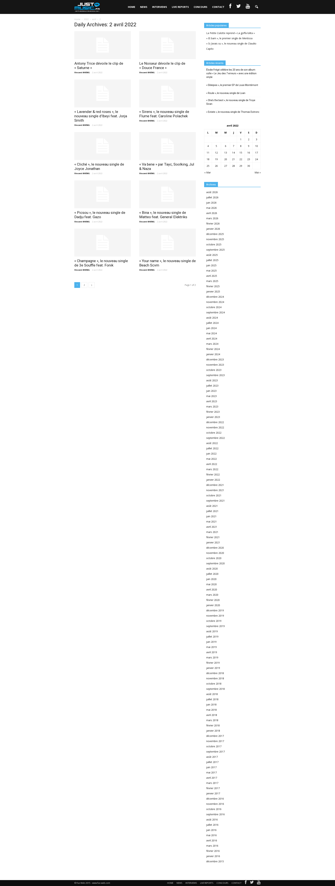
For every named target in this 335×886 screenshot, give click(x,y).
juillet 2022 (212, 448)
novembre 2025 (215, 239)
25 (208, 165)
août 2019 (212, 631)
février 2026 (213, 223)
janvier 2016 (213, 856)
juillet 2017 (212, 762)
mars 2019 (212, 657)
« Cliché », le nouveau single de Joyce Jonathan (99, 166)
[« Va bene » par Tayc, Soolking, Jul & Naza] (167, 146)
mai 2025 (211, 270)
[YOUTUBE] (247, 7)
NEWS (143, 7)
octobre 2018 (213, 683)
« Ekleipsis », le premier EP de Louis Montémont (232, 85)
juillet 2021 (212, 511)
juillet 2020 (212, 573)
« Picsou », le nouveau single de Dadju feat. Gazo (99, 215)
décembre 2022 (215, 422)
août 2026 (212, 192)
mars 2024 (212, 343)
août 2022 (212, 443)
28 (233, 165)
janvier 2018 (213, 730)
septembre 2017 (215, 751)
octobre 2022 (213, 432)
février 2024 (213, 349)
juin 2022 (211, 453)
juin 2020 (211, 579)
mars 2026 (212, 218)
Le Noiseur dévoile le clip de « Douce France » (162, 65)
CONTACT (218, 7)
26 (216, 165)
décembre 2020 (215, 547)
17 (256, 152)
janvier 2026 (213, 228)
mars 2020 (212, 594)
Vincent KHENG (82, 72)
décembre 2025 (215, 234)
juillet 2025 (212, 260)
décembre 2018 (215, 673)
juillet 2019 (212, 636)
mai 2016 (211, 835)
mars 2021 (212, 532)
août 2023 (212, 380)
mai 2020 (211, 584)
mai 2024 (211, 333)
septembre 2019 (215, 626)
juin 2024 (211, 328)
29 (240, 165)
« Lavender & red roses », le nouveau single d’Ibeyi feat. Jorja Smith (100, 116)
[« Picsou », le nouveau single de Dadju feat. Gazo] (102, 194)
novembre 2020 (215, 553)
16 (248, 152)
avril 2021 (211, 526)
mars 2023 (212, 406)
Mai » (258, 172)
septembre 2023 (215, 375)
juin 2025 (211, 265)
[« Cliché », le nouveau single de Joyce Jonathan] (102, 146)
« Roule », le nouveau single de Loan (225, 93)
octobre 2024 (213, 307)
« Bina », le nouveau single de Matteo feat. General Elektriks (163, 215)
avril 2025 (211, 275)
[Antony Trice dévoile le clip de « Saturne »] (102, 45)
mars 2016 (212, 845)
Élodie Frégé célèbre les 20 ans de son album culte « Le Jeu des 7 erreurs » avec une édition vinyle (231, 73)
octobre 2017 (213, 746)
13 (225, 152)
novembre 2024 (215, 302)
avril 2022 (211, 464)
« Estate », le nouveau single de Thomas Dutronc (232, 111)
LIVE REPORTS (180, 7)
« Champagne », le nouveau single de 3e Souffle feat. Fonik (101, 263)
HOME (131, 7)
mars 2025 (212, 281)
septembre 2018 (215, 688)
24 (256, 159)
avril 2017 (211, 777)
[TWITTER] (238, 7)
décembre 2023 (215, 359)
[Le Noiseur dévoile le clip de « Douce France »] (167, 45)
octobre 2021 (213, 495)
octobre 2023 (213, 370)
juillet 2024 (212, 322)
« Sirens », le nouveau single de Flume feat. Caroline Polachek (164, 114)
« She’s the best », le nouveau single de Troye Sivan (230, 102)
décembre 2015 (215, 861)
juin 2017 (211, 767)
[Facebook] (246, 883)
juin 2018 (211, 704)
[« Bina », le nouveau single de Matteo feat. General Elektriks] (167, 194)
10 (256, 146)
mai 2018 (211, 709)
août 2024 (212, 317)
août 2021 (212, 505)
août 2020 (212, 568)
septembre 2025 (215, 249)
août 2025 (212, 255)
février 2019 (213, 662)
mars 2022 (212, 469)
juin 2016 (211, 830)
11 (208, 152)
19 (216, 159)
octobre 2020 (213, 558)
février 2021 (213, 537)
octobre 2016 (213, 809)
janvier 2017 (213, 793)
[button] (256, 7)
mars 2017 (212, 783)
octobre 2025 (213, 244)
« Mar (207, 172)
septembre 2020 (215, 563)
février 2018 (213, 725)
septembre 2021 (215, 500)
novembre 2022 (215, 427)
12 (216, 152)
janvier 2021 (213, 542)
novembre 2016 (215, 803)
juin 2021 (211, 516)
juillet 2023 (212, 385)
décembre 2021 (215, 485)
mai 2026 (211, 207)
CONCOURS (200, 7)
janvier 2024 (213, 354)
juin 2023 (211, 390)
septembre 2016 (215, 814)
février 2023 (213, 411)
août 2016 (212, 819)
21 (233, 159)
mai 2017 (211, 772)
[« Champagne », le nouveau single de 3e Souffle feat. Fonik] (102, 243)
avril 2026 (211, 213)
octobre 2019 (213, 621)
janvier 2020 (213, 605)
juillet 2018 (212, 699)
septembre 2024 (215, 312)
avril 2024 (211, 338)
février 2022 (213, 474)
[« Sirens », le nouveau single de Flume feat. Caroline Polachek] (167, 93)
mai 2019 (211, 647)
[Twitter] (252, 883)
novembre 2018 (215, 678)
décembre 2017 (215, 736)
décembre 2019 (215, 610)
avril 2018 (211, 715)
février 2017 (213, 788)
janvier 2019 (213, 668)
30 (248, 165)
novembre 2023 (215, 364)
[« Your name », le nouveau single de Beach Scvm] (167, 243)
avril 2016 (211, 840)
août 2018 (212, 694)
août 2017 (212, 756)
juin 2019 (211, 641)
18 (208, 159)
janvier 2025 (213, 291)
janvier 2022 (213, 479)
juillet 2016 (212, 824)
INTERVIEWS (159, 7)
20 (225, 159)
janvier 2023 (213, 417)
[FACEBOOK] (230, 7)
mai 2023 (211, 396)
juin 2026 (211, 202)
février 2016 (213, 851)
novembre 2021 (215, 490)
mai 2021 (211, 521)
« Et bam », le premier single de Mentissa (229, 38)
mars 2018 (212, 720)
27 (225, 165)
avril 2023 (211, 401)
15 (240, 152)
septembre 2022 (215, 438)
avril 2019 (211, 652)
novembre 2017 (215, 741)
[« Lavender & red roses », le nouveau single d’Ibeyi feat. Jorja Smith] (102, 93)
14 (233, 152)
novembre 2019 (215, 615)
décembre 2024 (215, 296)
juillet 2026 (212, 197)
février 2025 (213, 286)
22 (240, 159)
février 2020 (213, 600)
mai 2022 (211, 458)
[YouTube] (259, 883)
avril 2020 (211, 589)
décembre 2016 (215, 798)
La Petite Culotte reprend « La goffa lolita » (230, 33)
